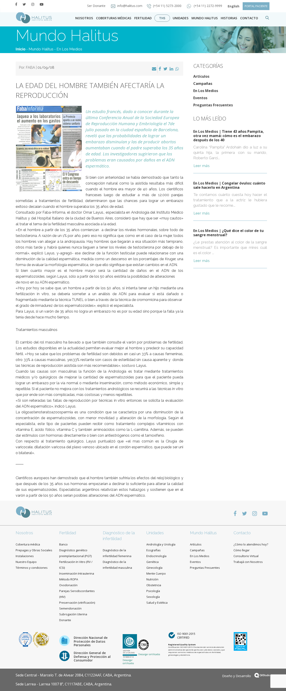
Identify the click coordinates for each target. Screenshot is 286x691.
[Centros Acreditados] (26, 639)
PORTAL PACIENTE (256, 6)
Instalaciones (25, 556)
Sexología (153, 597)
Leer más (201, 165)
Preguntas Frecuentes (213, 105)
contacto (249, 18)
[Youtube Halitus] (41, 4)
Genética (152, 562)
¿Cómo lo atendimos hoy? (250, 544)
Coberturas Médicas (113, 18)
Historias (229, 18)
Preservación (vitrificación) (77, 603)
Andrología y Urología (160, 544)
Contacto (242, 532)
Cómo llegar (241, 550)
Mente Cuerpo (156, 573)
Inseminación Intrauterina (76, 573)
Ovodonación (68, 585)
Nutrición (152, 579)
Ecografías (153, 550)
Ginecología (154, 568)
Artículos (201, 76)
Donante (65, 620)
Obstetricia (153, 585)
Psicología (153, 591)
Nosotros (84, 18)
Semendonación (70, 608)
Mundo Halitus (204, 18)
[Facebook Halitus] (16, 4)
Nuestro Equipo (26, 562)
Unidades (180, 18)
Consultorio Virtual (246, 556)
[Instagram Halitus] (33, 4)
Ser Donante (96, 6)
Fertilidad (143, 18)
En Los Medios (69, 49)
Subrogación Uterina (73, 614)
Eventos (200, 97)
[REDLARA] (41, 639)
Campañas (202, 83)
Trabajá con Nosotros (248, 562)
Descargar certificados (128, 662)
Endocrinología (156, 556)
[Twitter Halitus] (24, 4)
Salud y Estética (157, 603)
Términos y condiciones (32, 568)
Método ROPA (68, 579)
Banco (63, 544)
